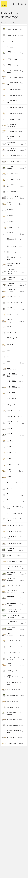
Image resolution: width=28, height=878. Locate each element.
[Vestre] (4, 4)
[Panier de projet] (22, 4)
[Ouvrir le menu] (25, 4)
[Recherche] (18, 4)
